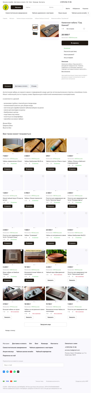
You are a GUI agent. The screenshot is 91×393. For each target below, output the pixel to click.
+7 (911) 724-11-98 (65, 2)
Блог (36, 343)
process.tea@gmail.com (72, 350)
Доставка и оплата (21, 86)
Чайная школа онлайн (24, 351)
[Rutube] (18, 372)
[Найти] (60, 7)
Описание (8, 86)
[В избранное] (84, 29)
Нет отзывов (70, 29)
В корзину (75, 43)
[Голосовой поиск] (57, 7)
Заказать (50, 280)
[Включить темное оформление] (87, 2)
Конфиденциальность (52, 381)
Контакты (54, 343)
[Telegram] (7, 372)
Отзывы (33, 86)
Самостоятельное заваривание (15, 347)
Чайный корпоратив (43, 351)
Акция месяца (8, 351)
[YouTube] (11, 372)
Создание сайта (80, 381)
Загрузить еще (45, 324)
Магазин (6, 343)
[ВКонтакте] (4, 372)
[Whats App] (15, 372)
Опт (30, 343)
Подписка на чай (9, 355)
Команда (44, 343)
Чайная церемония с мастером (41, 347)
